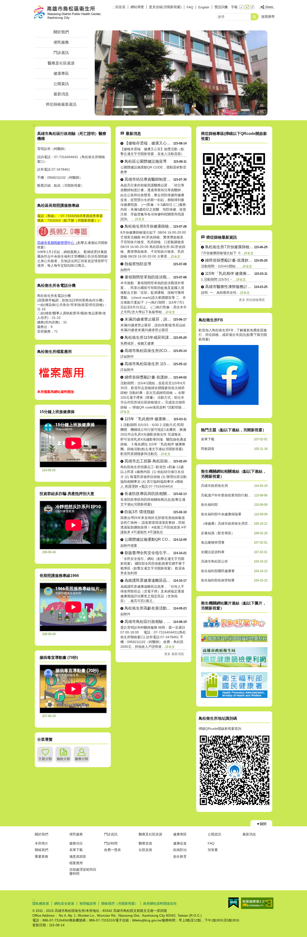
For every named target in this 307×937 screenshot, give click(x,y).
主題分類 (45, 759)
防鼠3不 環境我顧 (139, 512)
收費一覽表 (112, 850)
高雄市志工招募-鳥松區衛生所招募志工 (148, 461)
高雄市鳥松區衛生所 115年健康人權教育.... (148, 364)
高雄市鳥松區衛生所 (72, 13)
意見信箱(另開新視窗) (165, 7)
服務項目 (76, 843)
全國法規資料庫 (212, 552)
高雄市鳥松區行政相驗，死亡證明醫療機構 (148, 622)
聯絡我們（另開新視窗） (119, 903)
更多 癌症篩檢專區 (252, 300)
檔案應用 (76, 863)
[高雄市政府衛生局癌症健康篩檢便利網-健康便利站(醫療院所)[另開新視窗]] (234, 216)
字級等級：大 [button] (252, 7)
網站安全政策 (64, 903)
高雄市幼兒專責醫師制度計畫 (148, 179)
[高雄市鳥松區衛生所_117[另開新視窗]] (229, 404)
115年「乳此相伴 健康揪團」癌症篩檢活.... (149, 419)
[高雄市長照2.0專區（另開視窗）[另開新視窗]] (234, 628)
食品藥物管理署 (212, 542)
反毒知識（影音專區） (218, 533)
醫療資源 (145, 843)
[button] (255, 16)
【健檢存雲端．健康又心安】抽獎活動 (148, 143)
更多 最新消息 (174, 654)
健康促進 (180, 843)
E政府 (233, 902)
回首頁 (120, 7)
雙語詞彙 (221, 7)
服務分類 (81, 759)
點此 (57, 185)
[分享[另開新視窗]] (267, 7)
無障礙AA (257, 903)
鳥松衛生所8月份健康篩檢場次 (148, 226)
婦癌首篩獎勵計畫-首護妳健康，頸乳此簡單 (148, 377)
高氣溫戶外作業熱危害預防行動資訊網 (229, 495)
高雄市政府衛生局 (214, 486)
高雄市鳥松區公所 (214, 561)
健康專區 (61, 73)
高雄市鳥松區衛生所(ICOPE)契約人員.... (148, 351)
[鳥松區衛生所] (181, 72)
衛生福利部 (209, 504)
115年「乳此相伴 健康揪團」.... (229, 273)
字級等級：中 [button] (247, 7)
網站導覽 (137, 7)
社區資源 (145, 850)
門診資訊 (61, 53)
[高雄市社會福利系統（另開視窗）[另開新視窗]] (234, 641)
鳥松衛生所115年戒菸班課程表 (148, 337)
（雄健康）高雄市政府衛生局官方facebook (233, 523)
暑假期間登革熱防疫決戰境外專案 (148, 277)
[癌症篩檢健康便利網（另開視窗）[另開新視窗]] (234, 666)
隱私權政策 (40, 903)
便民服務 (61, 42)
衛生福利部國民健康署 (218, 571)
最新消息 (61, 94)
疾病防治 (180, 850)
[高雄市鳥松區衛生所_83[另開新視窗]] (63, 236)
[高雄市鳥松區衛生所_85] (61, 385)
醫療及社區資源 (61, 63)
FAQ (190, 7)
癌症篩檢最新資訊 (61, 104)
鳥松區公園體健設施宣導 (145, 161)
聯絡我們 (41, 850)
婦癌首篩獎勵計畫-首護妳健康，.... (229, 260)
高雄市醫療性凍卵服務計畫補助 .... (229, 287)
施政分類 (63, 759)
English (203, 7)
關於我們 (61, 32)
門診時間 (111, 843)
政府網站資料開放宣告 (160, 903)
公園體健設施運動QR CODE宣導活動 (148, 539)
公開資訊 (61, 84)
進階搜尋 (268, 16)
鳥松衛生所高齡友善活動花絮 (148, 608)
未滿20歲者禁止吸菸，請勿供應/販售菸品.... (148, 319)
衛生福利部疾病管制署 (218, 580)
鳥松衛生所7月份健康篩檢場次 (229, 247)
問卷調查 (207, 449)
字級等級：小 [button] (242, 7)
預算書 (213, 850)
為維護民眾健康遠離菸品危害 (148, 580)
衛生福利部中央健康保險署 (221, 514)
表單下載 (207, 439)
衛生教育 (180, 856)
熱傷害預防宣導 (137, 264)
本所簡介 (41, 843)
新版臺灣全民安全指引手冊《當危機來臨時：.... (148, 553)
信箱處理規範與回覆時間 (82, 871)
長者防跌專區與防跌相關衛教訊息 (148, 494)
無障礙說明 (87, 903)
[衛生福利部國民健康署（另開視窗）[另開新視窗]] (234, 697)
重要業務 (41, 856)
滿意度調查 (77, 856)
